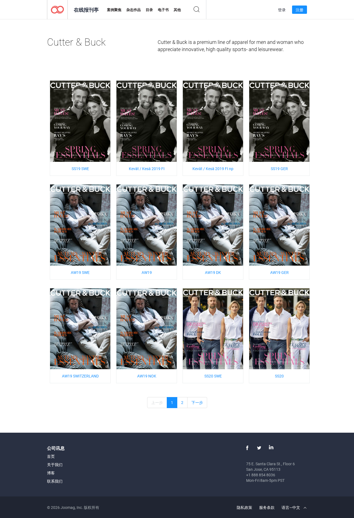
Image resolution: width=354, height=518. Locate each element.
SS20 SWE (213, 376)
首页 (51, 456)
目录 (149, 9)
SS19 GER (279, 168)
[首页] (57, 9)
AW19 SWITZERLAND (80, 376)
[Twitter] (259, 447)
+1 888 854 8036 (260, 474)
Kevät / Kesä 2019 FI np (212, 168)
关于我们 (55, 464)
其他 (177, 9)
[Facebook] (247, 447)
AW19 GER (279, 272)
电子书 (163, 9)
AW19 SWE (80, 272)
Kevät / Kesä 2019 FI (147, 168)
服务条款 (267, 507)
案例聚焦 (114, 9)
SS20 (279, 376)
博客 (51, 472)
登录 (282, 9)
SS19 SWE (80, 168)
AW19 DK (213, 272)
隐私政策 (244, 507)
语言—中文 (291, 507)
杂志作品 (133, 9)
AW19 (147, 272)
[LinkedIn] (271, 447)
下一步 (197, 402)
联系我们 (55, 481)
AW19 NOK (146, 376)
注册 (299, 9)
